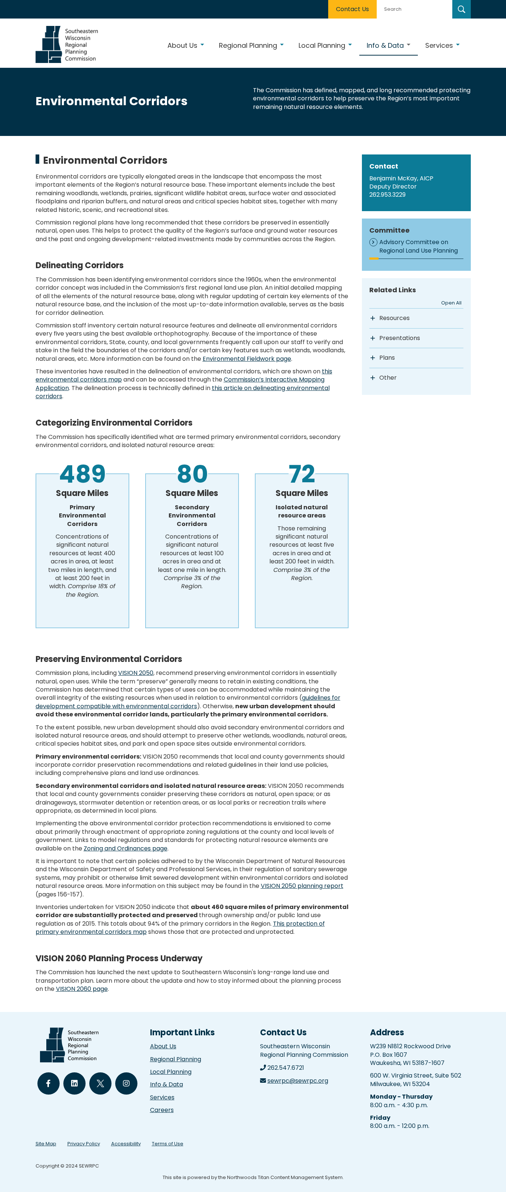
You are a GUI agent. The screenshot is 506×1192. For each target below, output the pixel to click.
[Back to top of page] (490, 1175)
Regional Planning (175, 1059)
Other (388, 378)
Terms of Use (167, 1143)
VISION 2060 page (82, 989)
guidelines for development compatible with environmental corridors (188, 701)
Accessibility (126, 1143)
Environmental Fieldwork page (247, 358)
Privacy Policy (83, 1143)
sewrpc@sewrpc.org (297, 1080)
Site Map (46, 1143)
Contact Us (352, 9)
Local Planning (171, 1072)
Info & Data (166, 1084)
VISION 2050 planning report (302, 886)
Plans (387, 358)
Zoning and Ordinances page (125, 848)
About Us (163, 1046)
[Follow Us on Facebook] (48, 1083)
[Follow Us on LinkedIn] (74, 1083)
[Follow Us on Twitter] (100, 1083)
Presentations (399, 338)
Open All (451, 302)
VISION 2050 (135, 673)
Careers (162, 1110)
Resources (394, 318)
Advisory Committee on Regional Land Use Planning (418, 246)
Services (162, 1097)
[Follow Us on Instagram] (126, 1083)
